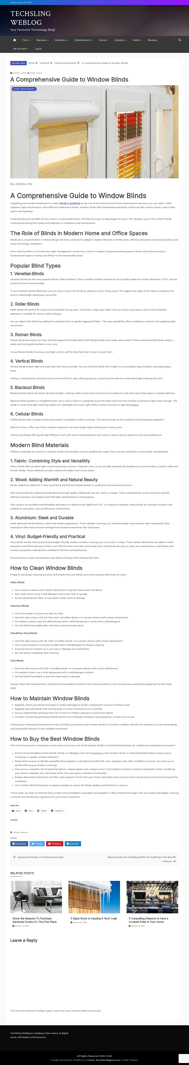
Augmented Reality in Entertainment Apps (40, 857)
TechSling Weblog (30, 18)
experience (97, 752)
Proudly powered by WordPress (68, 1060)
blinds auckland (21, 832)
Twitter (38, 843)
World (136, 40)
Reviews (152, 40)
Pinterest (55, 843)
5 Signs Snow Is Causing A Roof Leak (94, 918)
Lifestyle (119, 40)
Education (60, 40)
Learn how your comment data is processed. (77, 1010)
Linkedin (74, 843)
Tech (25, 40)
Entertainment (83, 40)
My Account (19, 48)
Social (102, 40)
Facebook (20, 843)
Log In (38, 48)
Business (41, 40)
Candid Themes (129, 1060)
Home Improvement (24, 89)
